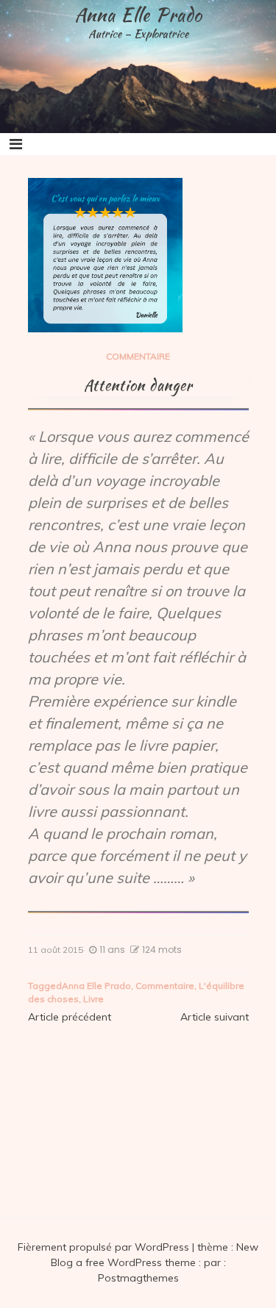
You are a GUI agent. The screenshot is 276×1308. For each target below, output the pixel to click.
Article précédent (69, 1016)
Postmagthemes (138, 1277)
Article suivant (214, 1016)
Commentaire (164, 985)
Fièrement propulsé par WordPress (105, 1247)
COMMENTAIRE (138, 356)
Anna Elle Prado (138, 15)
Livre (93, 998)
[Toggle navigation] (16, 144)
